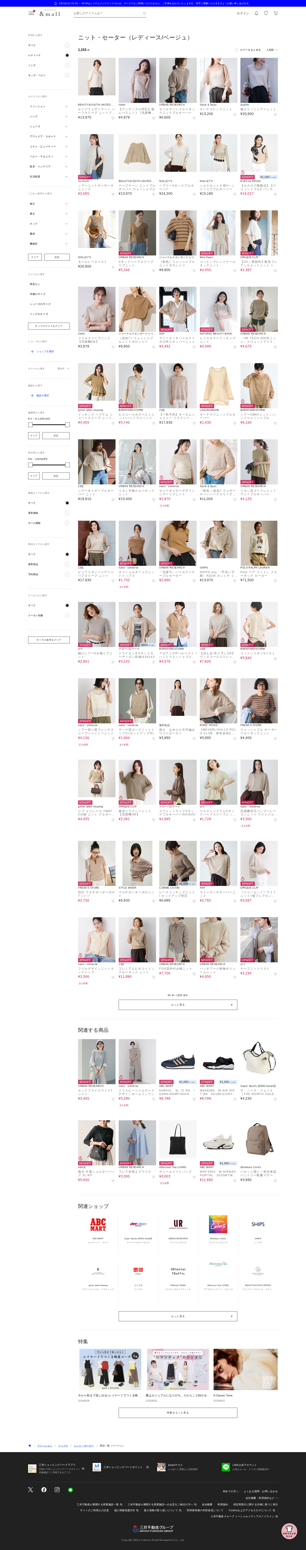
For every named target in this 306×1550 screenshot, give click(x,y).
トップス (63, 1445)
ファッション (44, 1445)
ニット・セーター (84, 1445)
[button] (49, 45)
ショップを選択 (45, 351)
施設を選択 (42, 395)
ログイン (243, 13)
